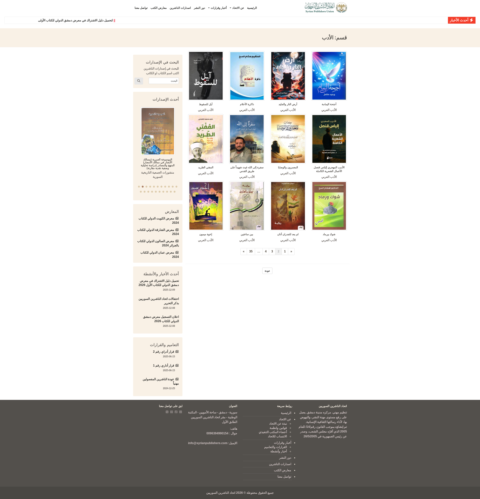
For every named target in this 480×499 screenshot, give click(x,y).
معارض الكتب (159, 7)
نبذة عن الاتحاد (278, 423)
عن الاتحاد (238, 7)
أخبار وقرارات (218, 7)
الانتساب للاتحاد (277, 436)
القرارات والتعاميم (275, 447)
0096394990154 (217, 433)
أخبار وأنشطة (278, 451)
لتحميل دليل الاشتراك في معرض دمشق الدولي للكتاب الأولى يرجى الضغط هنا (76, 20)
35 (251, 251)
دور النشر (199, 7)
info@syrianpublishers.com (207, 443)
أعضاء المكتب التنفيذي (273, 432)
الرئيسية (252, 7)
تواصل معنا (141, 7)
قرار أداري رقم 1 (163, 365)
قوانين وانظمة (278, 427)
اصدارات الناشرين (180, 7)
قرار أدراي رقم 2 (163, 351)
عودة (267, 270)
